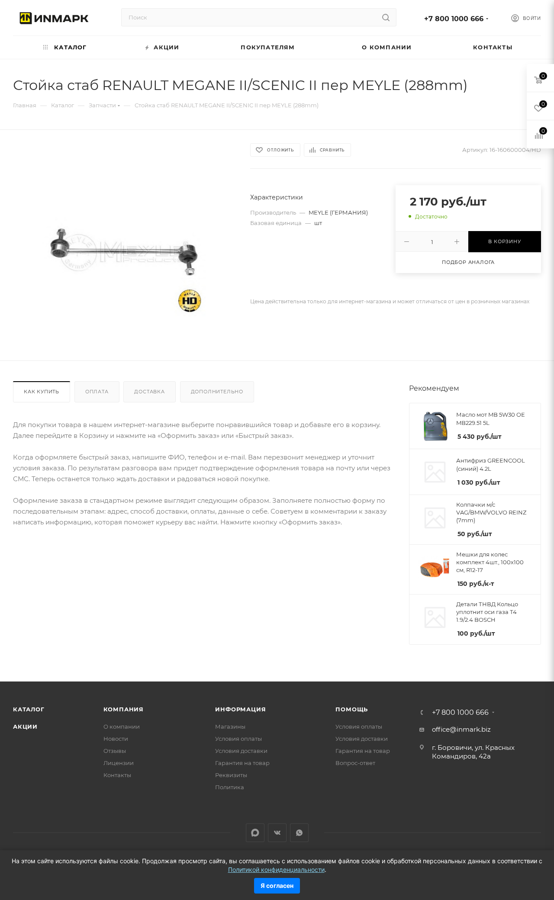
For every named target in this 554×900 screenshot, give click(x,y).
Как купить (41, 392)
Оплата (97, 392)
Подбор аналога (468, 262)
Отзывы (114, 750)
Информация (240, 709)
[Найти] (385, 17)
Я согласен (277, 885)
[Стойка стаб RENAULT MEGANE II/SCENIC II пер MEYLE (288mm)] (124, 252)
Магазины (230, 726)
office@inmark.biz (461, 729)
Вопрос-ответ (355, 762)
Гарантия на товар (242, 762)
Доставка (149, 392)
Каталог (29, 709)
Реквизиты (231, 774)
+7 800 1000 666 (453, 19)
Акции (25, 726)
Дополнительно (217, 392)
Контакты (117, 774)
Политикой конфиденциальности (276, 869)
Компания (123, 709)
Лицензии (118, 762)
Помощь (351, 709)
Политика (229, 787)
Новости (115, 738)
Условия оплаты (238, 738)
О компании (121, 726)
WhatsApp (299, 832)
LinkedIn (255, 832)
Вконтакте (277, 832)
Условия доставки (241, 750)
